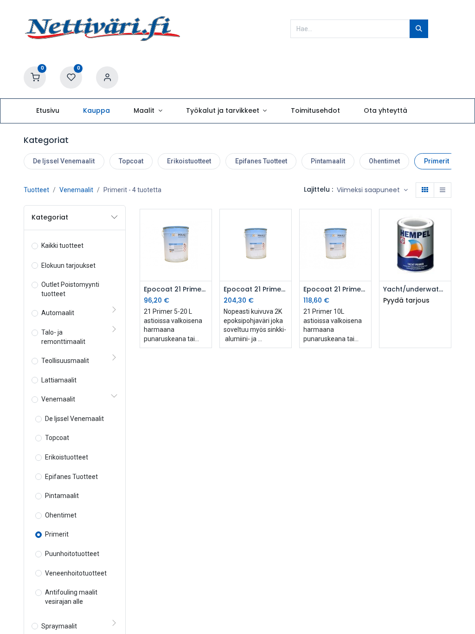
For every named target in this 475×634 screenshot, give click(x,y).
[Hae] (419, 28)
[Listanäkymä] (442, 190)
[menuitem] (47, 111)
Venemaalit (76, 190)
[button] (372, 190)
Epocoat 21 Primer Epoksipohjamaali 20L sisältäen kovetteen (256, 289)
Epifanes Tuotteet (261, 161)
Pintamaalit (328, 161)
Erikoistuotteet (189, 161)
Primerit (436, 161)
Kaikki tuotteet (62, 245)
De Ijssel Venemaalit (64, 161)
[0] (35, 77)
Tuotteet (36, 190)
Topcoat (131, 161)
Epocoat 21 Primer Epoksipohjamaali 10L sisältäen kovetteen (335, 289)
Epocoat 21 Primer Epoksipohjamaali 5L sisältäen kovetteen (176, 289)
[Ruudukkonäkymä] (425, 190)
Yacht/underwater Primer (415, 289)
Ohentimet (384, 161)
